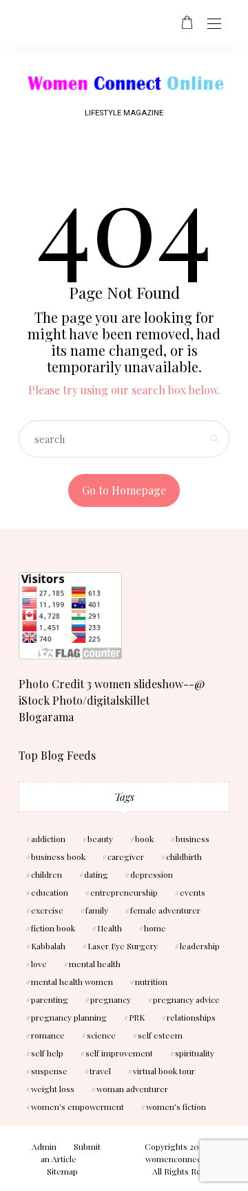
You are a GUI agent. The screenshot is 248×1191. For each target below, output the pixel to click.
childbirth (184, 856)
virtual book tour (164, 1070)
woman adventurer (132, 1088)
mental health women (72, 981)
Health (109, 927)
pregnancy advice (186, 999)
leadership (200, 945)
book (144, 838)
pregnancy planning (69, 1017)
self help (47, 1052)
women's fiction (176, 1106)
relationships (191, 1017)
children (46, 874)
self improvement (119, 1052)
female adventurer (165, 910)
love (39, 963)
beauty (100, 838)
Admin (44, 1146)
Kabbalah (48, 945)
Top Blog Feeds (57, 755)
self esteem (160, 1035)
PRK (137, 1017)
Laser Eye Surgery (122, 945)
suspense (49, 1070)
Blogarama (46, 717)
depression (151, 874)
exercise (47, 910)
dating (96, 874)
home (155, 927)
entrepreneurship (124, 892)
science (101, 1035)
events (192, 892)
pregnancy (110, 999)
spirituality (194, 1052)
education (49, 892)
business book (58, 856)
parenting (49, 999)
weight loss (52, 1088)
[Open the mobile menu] (214, 24)
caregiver (125, 856)
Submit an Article (71, 1152)
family (96, 910)
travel (100, 1070)
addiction (48, 838)
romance (48, 1035)
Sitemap (62, 1171)
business (192, 838)
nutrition (151, 981)
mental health (95, 963)
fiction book (53, 927)
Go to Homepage (124, 490)
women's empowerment (77, 1106)
